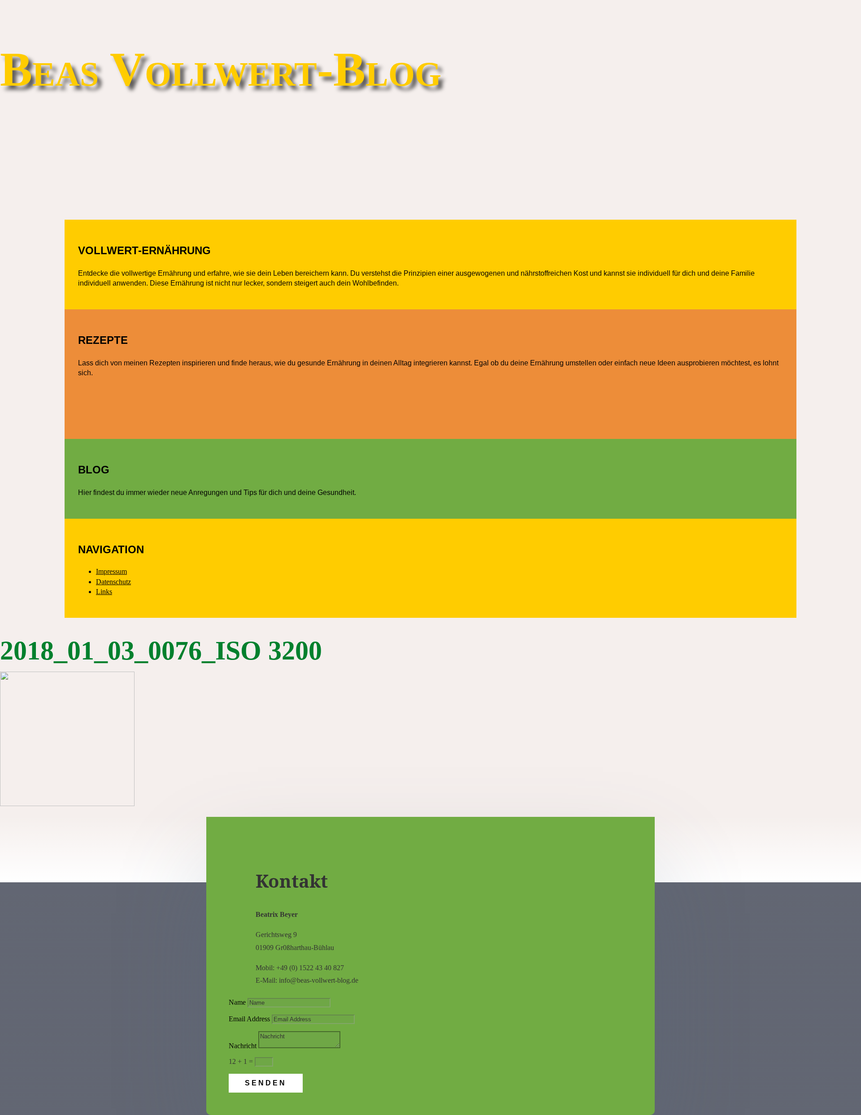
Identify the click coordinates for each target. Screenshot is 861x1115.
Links (104, 591)
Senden (266, 1083)
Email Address (249, 1019)
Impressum (111, 571)
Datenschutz (113, 582)
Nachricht (243, 1046)
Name (237, 1002)
